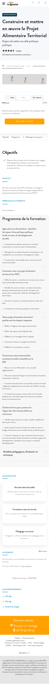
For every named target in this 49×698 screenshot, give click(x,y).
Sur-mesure (37, 98)
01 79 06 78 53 (25, 630)
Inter (12, 98)
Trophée (23, 643)
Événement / (9, 643)
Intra (23, 98)
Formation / (17, 643)
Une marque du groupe (35, 645)
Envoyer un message (25, 626)
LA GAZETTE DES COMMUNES (13, 661)
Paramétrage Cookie (19, 645)
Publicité (17, 638)
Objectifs (5, 137)
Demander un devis (24, 121)
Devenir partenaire (28, 638)
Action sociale (9, 14)
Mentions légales (39, 643)
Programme (16, 137)
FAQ (30, 643)
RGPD (8, 645)
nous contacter (26, 566)
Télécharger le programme (34, 137)
